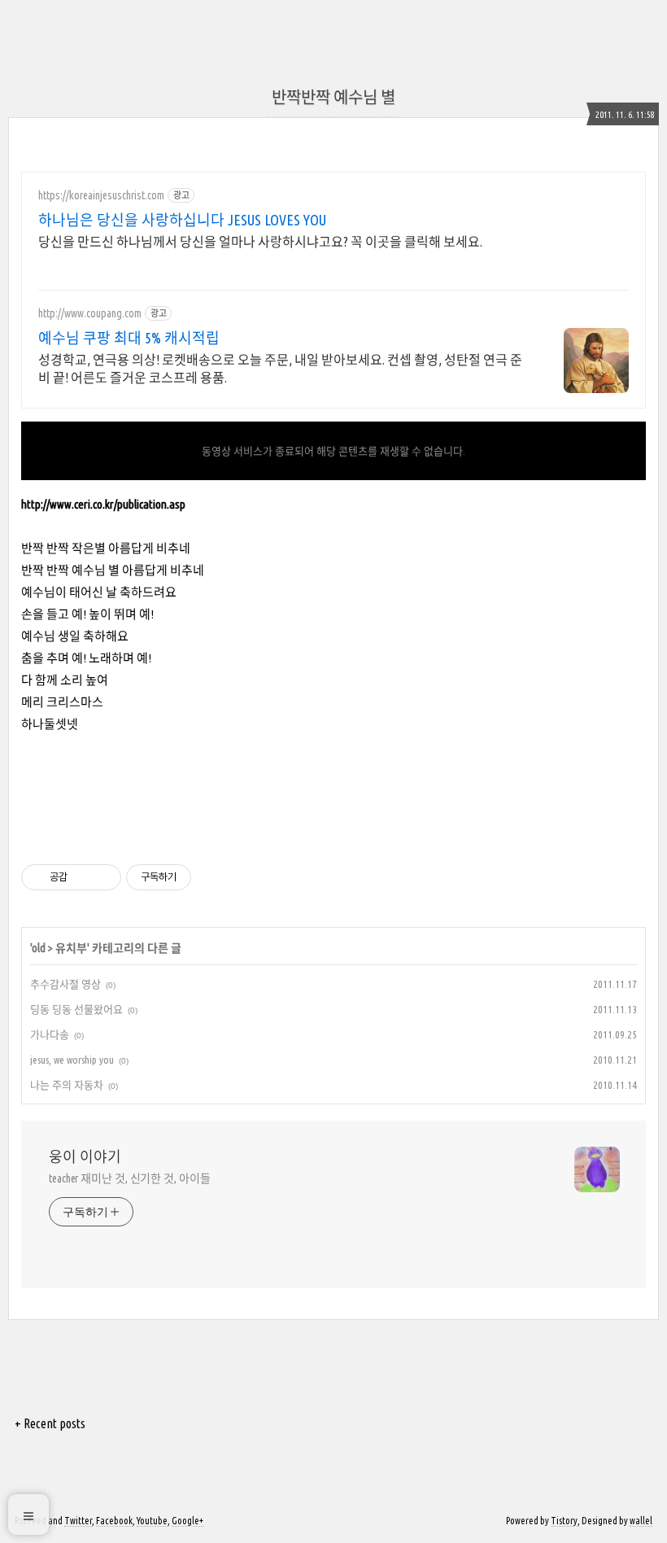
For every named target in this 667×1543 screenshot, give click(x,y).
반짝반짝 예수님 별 (333, 97)
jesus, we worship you (72, 1059)
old (39, 948)
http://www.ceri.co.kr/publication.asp (103, 504)
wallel (641, 1520)
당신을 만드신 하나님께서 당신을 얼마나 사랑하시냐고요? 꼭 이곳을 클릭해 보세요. (260, 241)
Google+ (187, 1520)
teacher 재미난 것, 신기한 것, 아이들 (130, 1178)
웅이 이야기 (85, 1156)
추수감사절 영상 (65, 984)
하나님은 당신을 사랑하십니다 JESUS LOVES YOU (182, 220)
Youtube (152, 1520)
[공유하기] (82, 877)
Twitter (78, 1520)
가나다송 (49, 1034)
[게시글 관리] (103, 877)
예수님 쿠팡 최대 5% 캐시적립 (129, 338)
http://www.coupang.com (90, 313)
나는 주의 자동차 (66, 1085)
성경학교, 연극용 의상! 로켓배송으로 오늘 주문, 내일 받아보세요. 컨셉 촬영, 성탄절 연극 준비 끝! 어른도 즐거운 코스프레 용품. (280, 368)
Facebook (114, 1520)
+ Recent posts (50, 1423)
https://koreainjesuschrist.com (101, 195)
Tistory (564, 1520)
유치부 (71, 948)
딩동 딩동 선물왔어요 (76, 1009)
